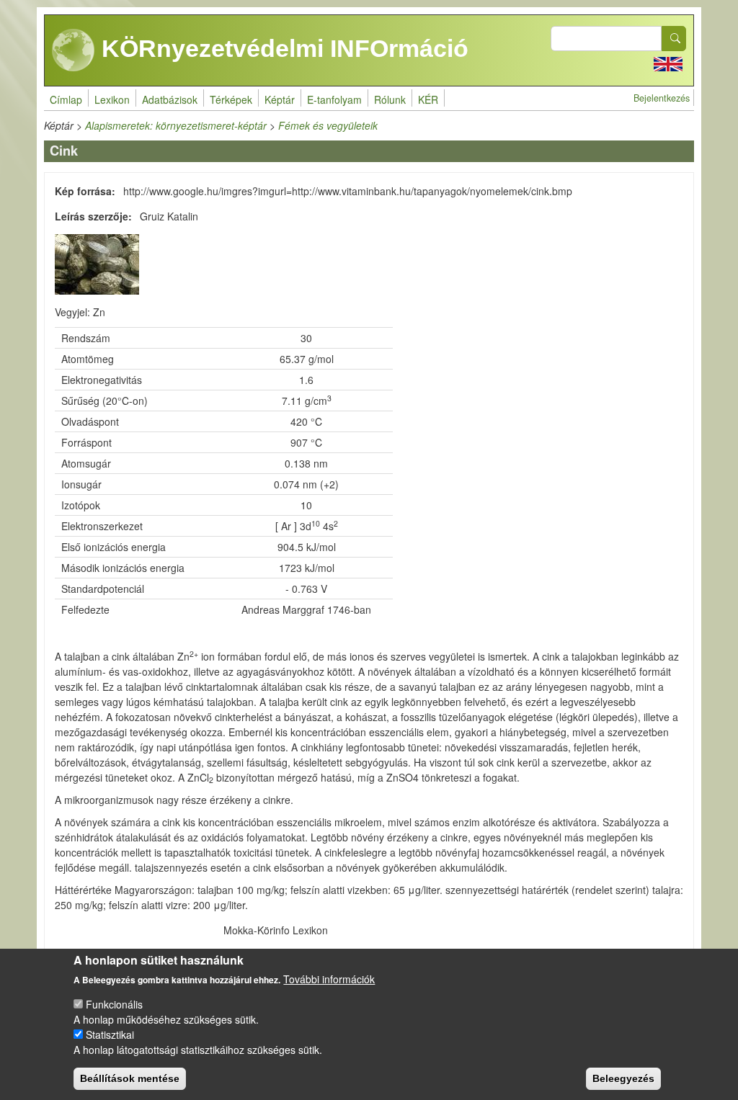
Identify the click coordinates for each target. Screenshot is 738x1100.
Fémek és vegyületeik (328, 125)
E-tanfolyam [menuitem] (334, 99)
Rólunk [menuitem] (390, 99)
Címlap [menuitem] (66, 99)
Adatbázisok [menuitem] (169, 99)
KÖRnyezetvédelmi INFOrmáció (281, 48)
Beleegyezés (623, 1078)
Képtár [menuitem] (279, 99)
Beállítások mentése (129, 1078)
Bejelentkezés (661, 97)
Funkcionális (114, 1004)
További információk (329, 979)
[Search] (674, 38)
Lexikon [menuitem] (112, 99)
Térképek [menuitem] (231, 99)
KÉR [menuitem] (428, 99)
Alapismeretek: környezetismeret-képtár (176, 125)
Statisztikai (110, 1034)
